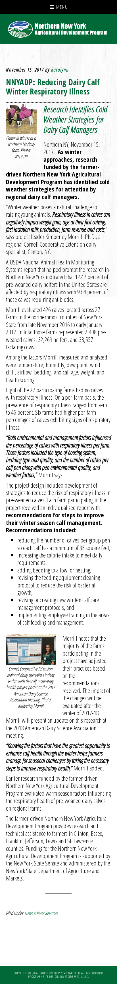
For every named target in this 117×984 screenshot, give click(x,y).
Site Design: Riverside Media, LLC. (66, 977)
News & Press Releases (41, 913)
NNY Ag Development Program (58, 29)
